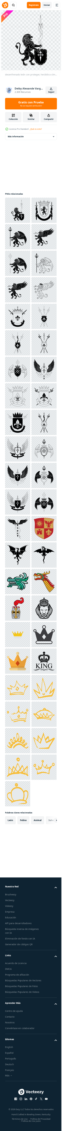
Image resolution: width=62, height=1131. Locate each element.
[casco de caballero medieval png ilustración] (17, 1006)
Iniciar (47, 5)
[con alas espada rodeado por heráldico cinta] (17, 846)
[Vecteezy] (5, 5)
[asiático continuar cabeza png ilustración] (17, 979)
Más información (16, 136)
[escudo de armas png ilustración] (17, 873)
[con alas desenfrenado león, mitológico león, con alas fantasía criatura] (17, 263)
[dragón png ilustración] (17, 899)
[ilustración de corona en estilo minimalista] (17, 1085)
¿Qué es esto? (36, 129)
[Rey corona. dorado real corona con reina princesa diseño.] (17, 1059)
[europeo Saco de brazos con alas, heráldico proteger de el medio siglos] (17, 528)
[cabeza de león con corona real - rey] (17, 1032)
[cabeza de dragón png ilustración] (17, 952)
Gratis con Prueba (31, 103)
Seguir (51, 92)
